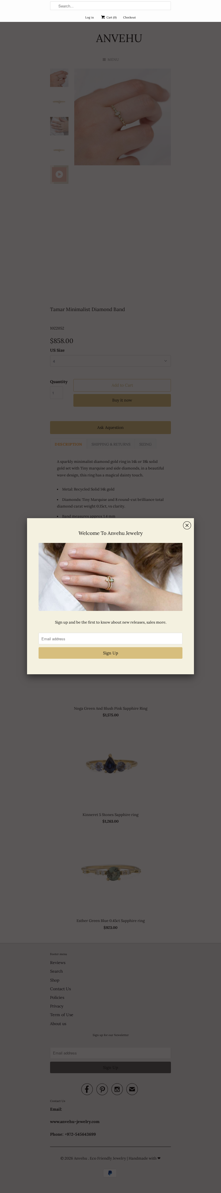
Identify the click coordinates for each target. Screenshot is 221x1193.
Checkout (129, 17)
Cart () (111, 17)
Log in (89, 17)
